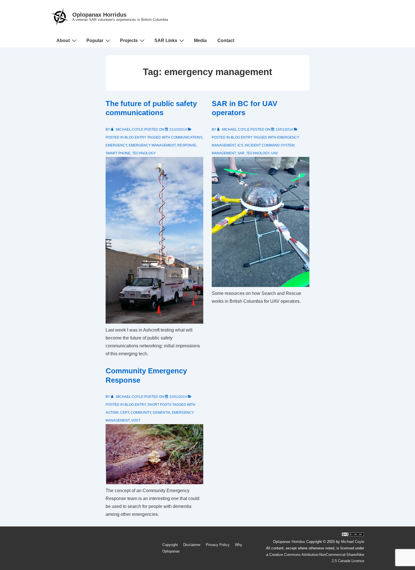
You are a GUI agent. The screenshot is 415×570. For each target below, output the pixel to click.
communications (186, 137)
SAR (240, 153)
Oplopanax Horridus (99, 15)
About (63, 40)
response (186, 145)
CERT (124, 413)
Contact (225, 40)
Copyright (170, 545)
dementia (161, 413)
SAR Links (165, 40)
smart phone (118, 153)
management (224, 153)
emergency (116, 145)
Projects (129, 40)
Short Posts (159, 405)
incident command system (269, 145)
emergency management (152, 145)
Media (200, 40)
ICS (240, 145)
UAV (274, 153)
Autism (112, 413)
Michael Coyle (352, 542)
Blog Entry (135, 137)
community (141, 413)
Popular (94, 40)
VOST (135, 420)
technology (144, 153)
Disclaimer (191, 545)
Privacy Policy (218, 545)
